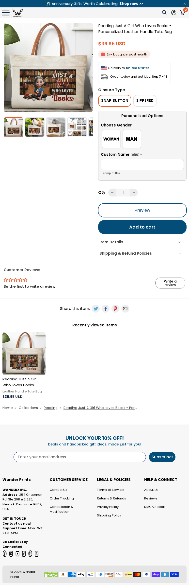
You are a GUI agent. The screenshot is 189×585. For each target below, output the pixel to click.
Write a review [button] (170, 283)
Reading (51, 407)
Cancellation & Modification (61, 509)
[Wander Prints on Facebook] (4, 554)
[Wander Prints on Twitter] (36, 554)
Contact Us (58, 489)
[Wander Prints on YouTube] (17, 554)
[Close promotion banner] (184, 4)
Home (7, 407)
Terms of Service (110, 489)
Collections (28, 407)
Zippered (145, 100)
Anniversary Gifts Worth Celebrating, (94, 3)
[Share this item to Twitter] (95, 308)
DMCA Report (154, 506)
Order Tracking (62, 498)
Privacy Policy (108, 506)
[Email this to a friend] (125, 308)
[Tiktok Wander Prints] (24, 554)
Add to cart (142, 227)
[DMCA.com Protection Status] (51, 574)
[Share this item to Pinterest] (115, 308)
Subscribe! (162, 457)
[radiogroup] (142, 139)
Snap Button (114, 100)
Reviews (151, 498)
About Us (151, 489)
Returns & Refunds (111, 498)
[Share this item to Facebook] (105, 308)
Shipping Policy (109, 515)
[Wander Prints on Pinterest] (30, 554)
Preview (142, 210)
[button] (142, 126)
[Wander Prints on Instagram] (11, 554)
